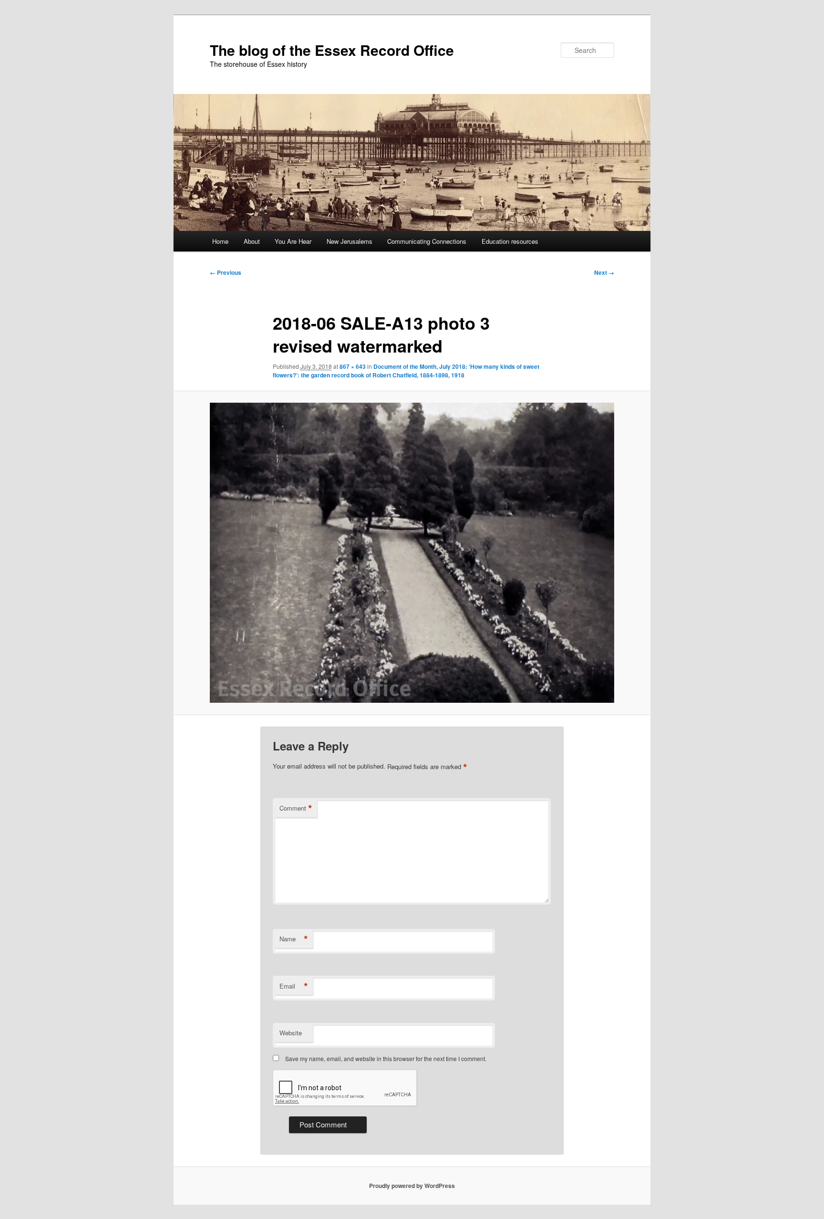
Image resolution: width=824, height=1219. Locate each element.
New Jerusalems (349, 241)
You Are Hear (293, 241)
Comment (295, 808)
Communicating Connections (426, 241)
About (252, 241)
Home (220, 241)
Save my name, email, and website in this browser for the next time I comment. (385, 1058)
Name (293, 939)
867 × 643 (353, 366)
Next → (604, 272)
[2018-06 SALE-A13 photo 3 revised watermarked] (412, 553)
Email (293, 986)
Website (290, 1032)
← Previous (225, 272)
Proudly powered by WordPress (412, 1185)
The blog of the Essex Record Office (332, 50)
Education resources (510, 241)
